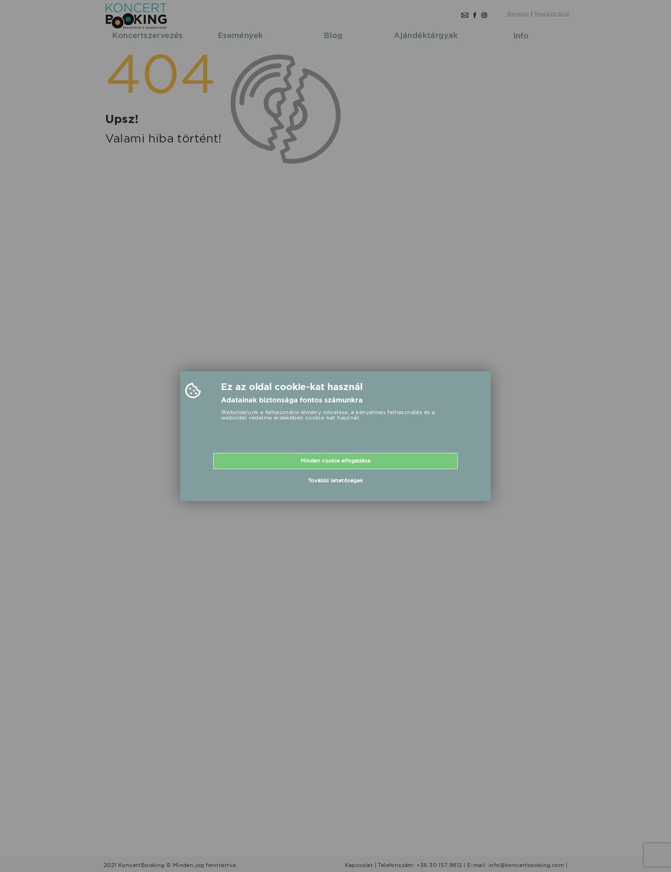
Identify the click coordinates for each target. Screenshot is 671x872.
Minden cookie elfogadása (335, 460)
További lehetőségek (335, 480)
